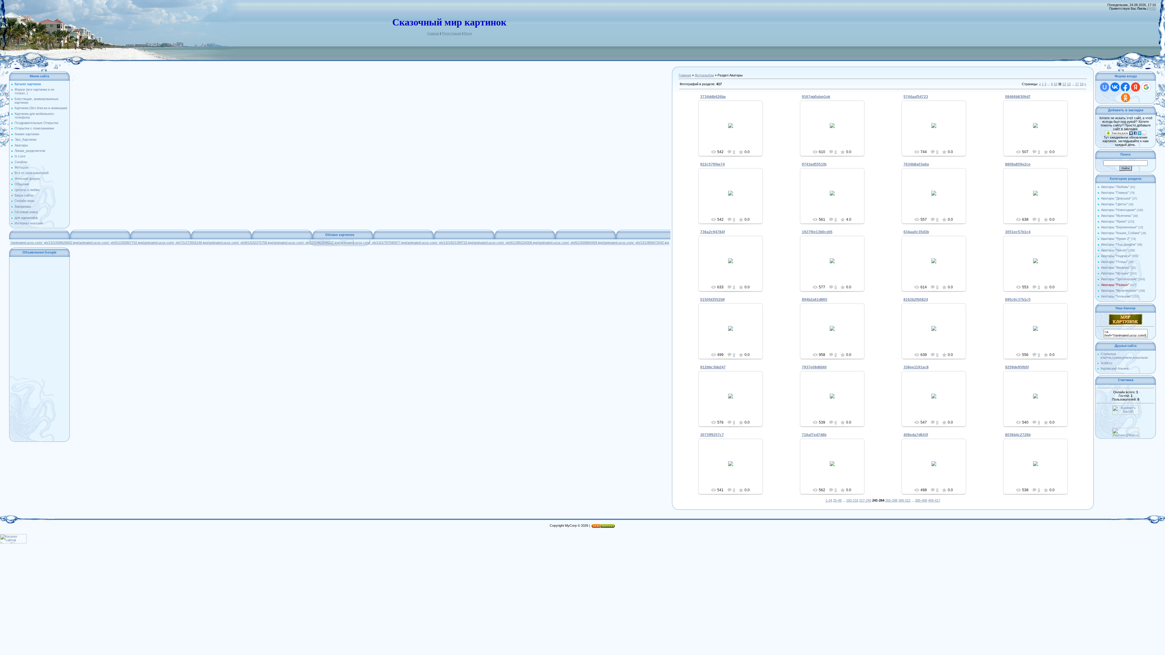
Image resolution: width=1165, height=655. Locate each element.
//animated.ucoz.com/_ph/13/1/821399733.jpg (439, 242)
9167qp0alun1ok (816, 97)
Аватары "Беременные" (1119, 227)
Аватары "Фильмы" (1115, 267)
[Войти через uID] (1104, 87)
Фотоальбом (704, 75)
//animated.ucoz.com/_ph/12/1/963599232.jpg (305, 242)
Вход (468, 33)
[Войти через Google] (1146, 87)
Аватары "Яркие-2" (1115, 238)
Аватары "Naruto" (1114, 250)
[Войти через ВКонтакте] (1114, 87)
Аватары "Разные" (1115, 285)
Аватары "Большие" (1116, 296)
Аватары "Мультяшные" (1119, 290)
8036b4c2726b (1018, 435)
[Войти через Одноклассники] (1125, 97)
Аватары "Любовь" (1115, 187)
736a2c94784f (712, 232)
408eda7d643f (915, 435)
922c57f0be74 (712, 164)
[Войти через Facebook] (1125, 87)
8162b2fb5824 (915, 299)
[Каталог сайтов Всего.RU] (13, 542)
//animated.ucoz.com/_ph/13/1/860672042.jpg (635, 242)
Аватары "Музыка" (1115, 273)
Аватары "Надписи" (1116, 256)
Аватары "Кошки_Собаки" (1120, 233)
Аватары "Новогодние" (1118, 210)
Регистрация (451, 33)
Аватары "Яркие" (1114, 221)
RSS (1152, 8)
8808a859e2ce (1018, 164)
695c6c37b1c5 (1018, 299)
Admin (733, 130)
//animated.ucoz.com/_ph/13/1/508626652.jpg (44, 242)
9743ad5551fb (814, 164)
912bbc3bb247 (713, 367)
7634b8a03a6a (916, 164)
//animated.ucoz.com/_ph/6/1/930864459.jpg (569, 242)
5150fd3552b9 (712, 299)
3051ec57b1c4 (1018, 232)
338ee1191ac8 (916, 367)
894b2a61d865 (814, 299)
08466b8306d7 (1018, 97)
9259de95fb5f (1017, 367)
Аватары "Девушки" (1116, 198)
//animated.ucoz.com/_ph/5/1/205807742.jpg (109, 242)
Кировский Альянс (1115, 368)
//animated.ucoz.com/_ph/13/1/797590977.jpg (372, 242)
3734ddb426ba (713, 97)
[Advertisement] (39, 349)
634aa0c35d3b (916, 232)
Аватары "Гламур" (1115, 192)
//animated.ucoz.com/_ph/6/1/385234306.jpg (504, 242)
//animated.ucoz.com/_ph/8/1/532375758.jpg (239, 242)
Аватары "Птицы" (1114, 262)
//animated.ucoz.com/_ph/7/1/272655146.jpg (174, 242)
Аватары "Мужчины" (1116, 215)
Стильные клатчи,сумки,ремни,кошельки (1124, 355)
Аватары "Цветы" (1114, 204)
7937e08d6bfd (814, 367)
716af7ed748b (814, 435)
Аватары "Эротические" (1119, 279)
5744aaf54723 (915, 97)
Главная (433, 33)
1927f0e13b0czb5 (817, 232)
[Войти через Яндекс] (1135, 87)
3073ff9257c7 (712, 435)
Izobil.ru (1106, 363)
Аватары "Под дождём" (1118, 244)
